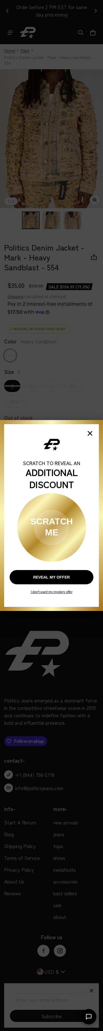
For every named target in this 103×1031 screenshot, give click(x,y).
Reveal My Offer (51, 577)
